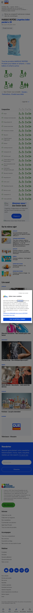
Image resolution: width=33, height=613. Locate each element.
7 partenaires (20, 300)
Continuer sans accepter (23, 293)
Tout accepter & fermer (17, 319)
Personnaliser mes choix (9, 315)
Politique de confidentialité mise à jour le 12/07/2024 (15, 313)
